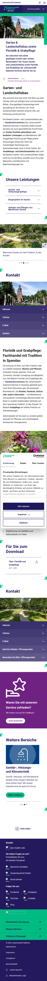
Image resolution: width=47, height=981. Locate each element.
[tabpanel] (23, 240)
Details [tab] (23, 463)
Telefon (6, 317)
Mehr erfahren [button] (15, 795)
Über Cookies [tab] (38, 463)
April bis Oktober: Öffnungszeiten (18, 649)
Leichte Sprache (16, 970)
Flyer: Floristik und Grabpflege (17, 563)
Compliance (10, 958)
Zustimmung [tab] (8, 463)
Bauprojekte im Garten (19, 199)
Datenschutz (11, 947)
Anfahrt (6, 333)
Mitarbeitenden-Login (17, 976)
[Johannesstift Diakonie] (23, 913)
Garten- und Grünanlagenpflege (17, 191)
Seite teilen (25, 829)
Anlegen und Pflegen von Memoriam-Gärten (20, 208)
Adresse (6, 309)
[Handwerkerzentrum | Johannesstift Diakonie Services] (11, 9)
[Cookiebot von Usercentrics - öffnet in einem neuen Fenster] (33, 456)
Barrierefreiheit (11, 964)
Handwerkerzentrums (15, 122)
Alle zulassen (23, 506)
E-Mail (5, 325)
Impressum (10, 952)
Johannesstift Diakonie (11, 3)
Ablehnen (23, 523)
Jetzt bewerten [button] (15, 721)
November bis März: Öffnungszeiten (19, 657)
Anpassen (22, 514)
